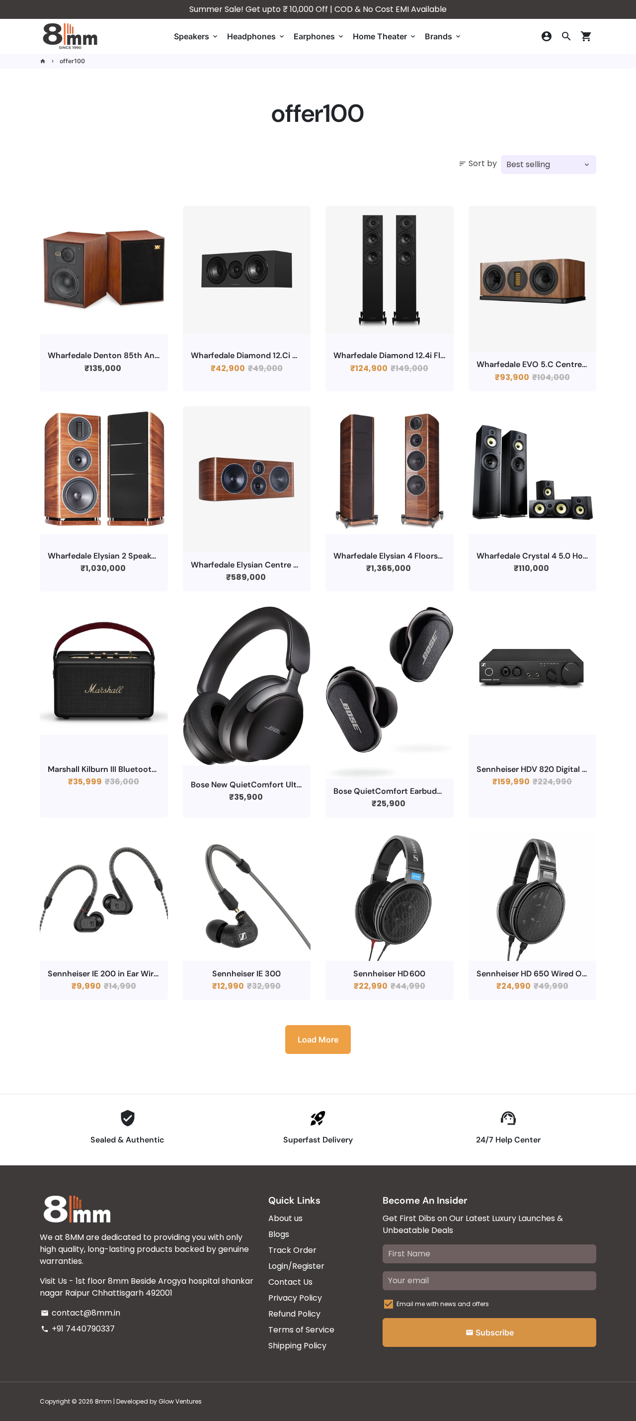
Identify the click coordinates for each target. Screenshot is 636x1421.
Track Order (292, 1250)
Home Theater (385, 36)
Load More (318, 1039)
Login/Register (296, 1266)
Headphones (256, 36)
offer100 (72, 61)
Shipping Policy (297, 1345)
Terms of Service (301, 1329)
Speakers (196, 36)
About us (285, 1218)
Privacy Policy (295, 1298)
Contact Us (290, 1282)
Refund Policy (294, 1314)
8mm (103, 1401)
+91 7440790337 (78, 1328)
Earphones (319, 36)
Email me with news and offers (443, 1304)
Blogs (278, 1234)
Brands (443, 36)
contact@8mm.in (80, 1313)
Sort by (478, 163)
